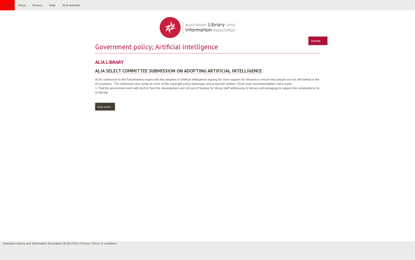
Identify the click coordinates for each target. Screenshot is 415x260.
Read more (106, 107)
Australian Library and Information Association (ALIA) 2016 (40, 243)
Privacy (84, 243)
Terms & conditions (104, 243)
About (22, 5)
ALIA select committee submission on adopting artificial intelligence (178, 71)
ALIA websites (71, 5)
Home (7, 5)
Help (52, 5)
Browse (37, 5)
